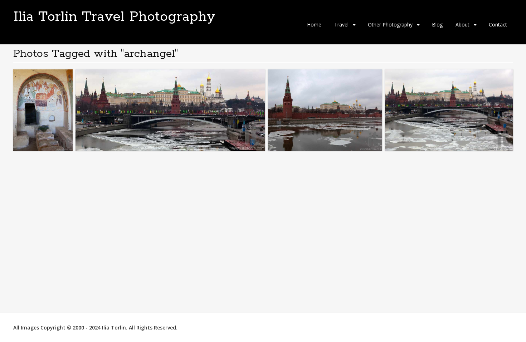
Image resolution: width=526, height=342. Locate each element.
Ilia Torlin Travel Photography (114, 17)
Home (314, 24)
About (462, 24)
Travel (341, 24)
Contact (498, 24)
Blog (437, 24)
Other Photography (390, 24)
